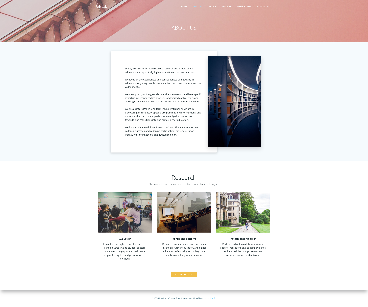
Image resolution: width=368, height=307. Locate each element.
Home (184, 6)
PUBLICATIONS (244, 6)
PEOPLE (212, 6)
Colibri (213, 298)
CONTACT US (263, 6)
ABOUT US (198, 6)
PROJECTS (226, 6)
